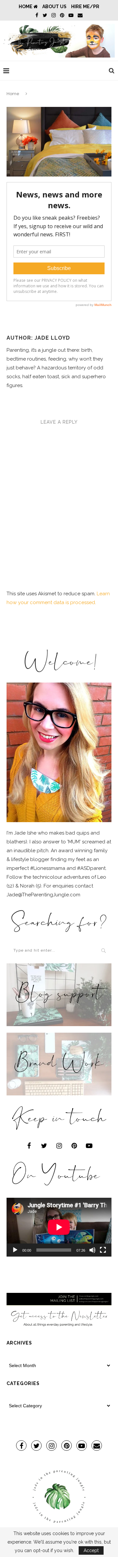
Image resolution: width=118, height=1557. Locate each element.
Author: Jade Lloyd (38, 338)
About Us (54, 6)
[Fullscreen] (103, 1250)
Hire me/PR (85, 6)
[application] (59, 1227)
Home (26, 6)
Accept (91, 1550)
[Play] (15, 1250)
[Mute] (92, 1250)
